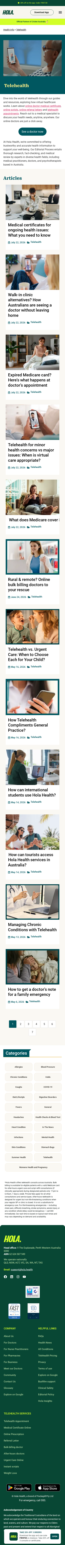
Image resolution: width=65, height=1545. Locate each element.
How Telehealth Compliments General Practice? (28, 725)
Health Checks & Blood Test (47, 1117)
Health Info (8, 29)
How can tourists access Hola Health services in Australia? (30, 859)
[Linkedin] (11, 1276)
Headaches (19, 1117)
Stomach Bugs (47, 1147)
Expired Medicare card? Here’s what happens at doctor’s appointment (29, 380)
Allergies (19, 1067)
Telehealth (21, 29)
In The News (48, 1127)
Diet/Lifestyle (19, 1097)
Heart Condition (19, 1127)
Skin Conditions (19, 1147)
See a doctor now (32, 131)
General (47, 1107)
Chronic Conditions (18, 1077)
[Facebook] (5, 1276)
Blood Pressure (48, 1067)
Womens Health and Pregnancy (33, 1167)
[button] (60, 12)
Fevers (19, 1107)
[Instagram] (18, 1276)
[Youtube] (24, 1276)
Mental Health (48, 1137)
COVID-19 (48, 1087)
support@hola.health (22, 1269)
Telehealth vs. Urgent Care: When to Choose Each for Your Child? (28, 654)
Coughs (18, 1087)
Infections (18, 1137)
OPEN (54, 1536)
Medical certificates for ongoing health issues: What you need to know (29, 230)
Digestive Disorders (48, 1097)
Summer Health (19, 1157)
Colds (47, 1077)
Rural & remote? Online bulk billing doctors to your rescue (29, 584)
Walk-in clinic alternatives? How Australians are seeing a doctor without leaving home (30, 305)
